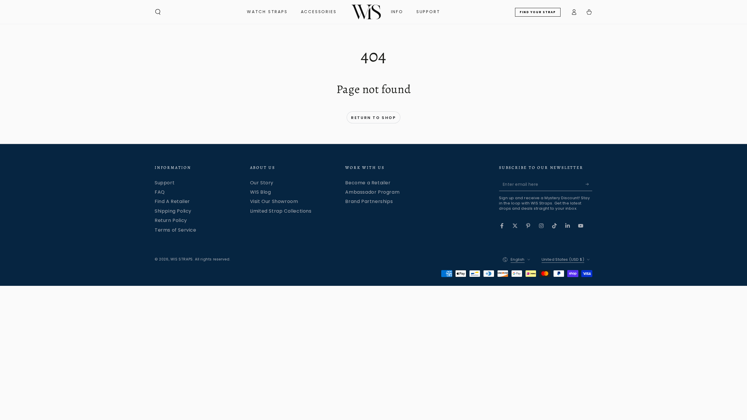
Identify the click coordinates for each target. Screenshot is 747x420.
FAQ (160, 192)
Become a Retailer (367, 182)
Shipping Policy (173, 211)
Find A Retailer (172, 201)
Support (164, 182)
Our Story (261, 182)
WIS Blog (260, 192)
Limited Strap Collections (281, 211)
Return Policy (171, 220)
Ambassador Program (372, 192)
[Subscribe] (589, 184)
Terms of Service (175, 230)
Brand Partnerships (369, 201)
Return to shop (373, 117)
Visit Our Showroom (274, 201)
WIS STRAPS (181, 259)
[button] (157, 12)
